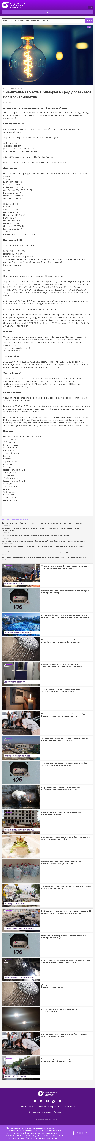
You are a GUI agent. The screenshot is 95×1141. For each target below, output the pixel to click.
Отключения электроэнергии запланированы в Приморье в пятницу (63, 936)
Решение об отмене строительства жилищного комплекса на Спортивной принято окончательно (41, 529)
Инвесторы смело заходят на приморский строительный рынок (61, 813)
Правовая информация (48, 1107)
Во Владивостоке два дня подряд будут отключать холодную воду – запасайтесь (65, 838)
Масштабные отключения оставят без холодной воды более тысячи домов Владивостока (45, 541)
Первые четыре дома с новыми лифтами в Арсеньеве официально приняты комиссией (43, 546)
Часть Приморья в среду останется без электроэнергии (59, 1010)
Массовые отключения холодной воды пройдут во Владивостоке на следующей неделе (44, 557)
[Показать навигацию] (92, 3)
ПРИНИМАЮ (81, 1133)
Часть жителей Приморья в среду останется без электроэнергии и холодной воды (64, 764)
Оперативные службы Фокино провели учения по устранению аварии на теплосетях (42, 523)
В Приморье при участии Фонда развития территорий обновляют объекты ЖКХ (61, 789)
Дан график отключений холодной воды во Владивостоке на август (61, 986)
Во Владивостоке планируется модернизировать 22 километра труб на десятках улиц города (66, 912)
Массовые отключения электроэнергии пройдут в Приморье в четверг (35, 536)
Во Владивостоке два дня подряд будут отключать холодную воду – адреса (65, 1035)
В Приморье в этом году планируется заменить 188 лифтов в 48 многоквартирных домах (65, 961)
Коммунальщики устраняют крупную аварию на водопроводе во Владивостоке (63, 1060)
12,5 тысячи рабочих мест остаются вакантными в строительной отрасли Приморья (64, 739)
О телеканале (26, 1107)
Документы (69, 1107)
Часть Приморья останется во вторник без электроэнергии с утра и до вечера (39, 552)
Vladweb (55, 1120)
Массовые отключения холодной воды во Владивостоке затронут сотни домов (61, 863)
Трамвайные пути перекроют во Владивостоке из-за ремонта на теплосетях (66, 887)
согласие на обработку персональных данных (34, 1133)
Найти (89, 21)
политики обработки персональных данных (36, 1138)
